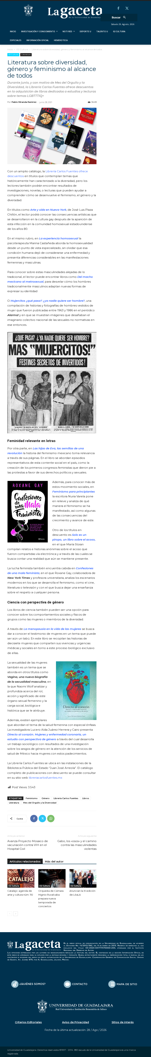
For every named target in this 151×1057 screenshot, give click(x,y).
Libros (85, 798)
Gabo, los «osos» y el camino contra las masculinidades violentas (76, 845)
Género (46, 798)
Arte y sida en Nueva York (48, 209)
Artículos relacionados (25, 861)
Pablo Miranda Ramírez (24, 102)
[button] (120, 17)
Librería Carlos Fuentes (66, 798)
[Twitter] (127, 8)
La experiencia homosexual (58, 238)
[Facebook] (118, 8)
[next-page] (15, 913)
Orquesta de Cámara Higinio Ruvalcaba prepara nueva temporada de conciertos (51, 898)
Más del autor (54, 861)
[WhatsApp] (51, 818)
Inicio (10, 49)
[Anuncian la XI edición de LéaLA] (82, 878)
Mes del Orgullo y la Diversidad (39, 802)
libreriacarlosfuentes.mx (45, 777)
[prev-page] (9, 913)
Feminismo (32, 798)
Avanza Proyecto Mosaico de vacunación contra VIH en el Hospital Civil (27, 845)
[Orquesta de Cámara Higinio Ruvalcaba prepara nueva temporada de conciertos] (51, 878)
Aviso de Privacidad (75, 1022)
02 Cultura (22, 49)
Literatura (26, 54)
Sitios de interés (123, 1022)
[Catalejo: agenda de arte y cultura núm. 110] (20, 878)
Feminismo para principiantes (73, 491)
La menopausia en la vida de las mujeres (52, 629)
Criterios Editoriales (28, 1022)
